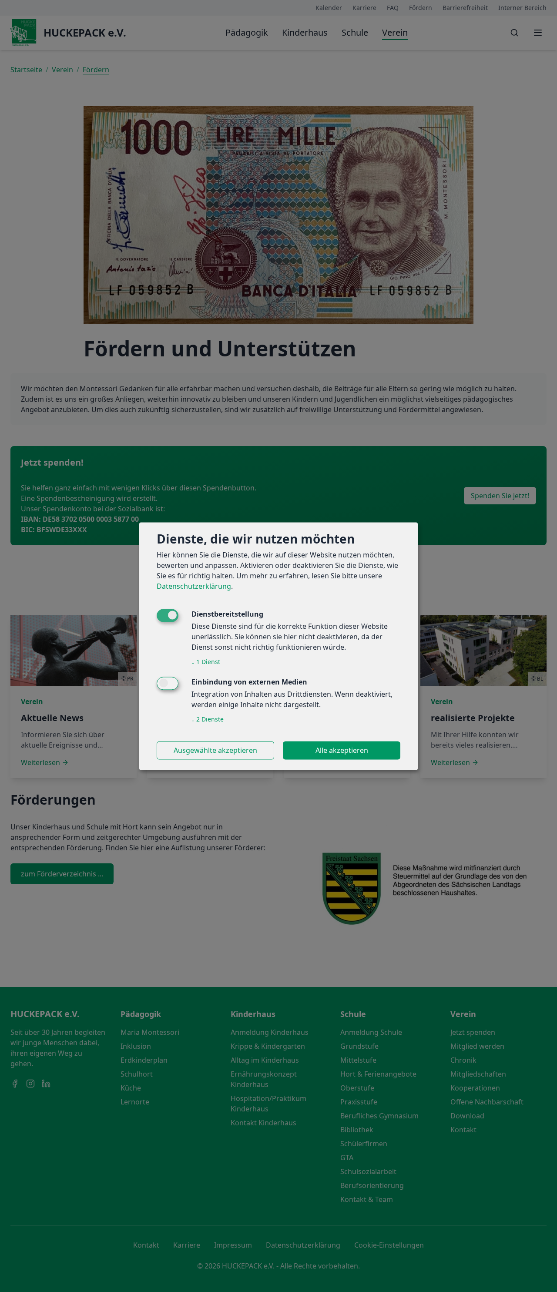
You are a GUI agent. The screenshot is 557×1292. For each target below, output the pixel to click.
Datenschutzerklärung (194, 586)
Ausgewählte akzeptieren (215, 750)
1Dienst (205, 662)
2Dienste (207, 719)
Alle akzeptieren (341, 750)
